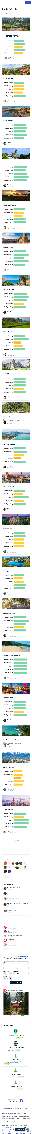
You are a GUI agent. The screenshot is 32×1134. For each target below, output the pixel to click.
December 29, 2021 (11, 678)
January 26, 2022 (11, 423)
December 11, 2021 (11, 746)
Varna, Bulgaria (7, 529)
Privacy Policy (5, 1125)
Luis (8, 353)
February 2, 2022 (11, 398)
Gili (8, 100)
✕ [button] (25, 1128)
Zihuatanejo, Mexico (9, 613)
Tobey (8, 677)
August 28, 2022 (11, 186)
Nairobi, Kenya (11, 35)
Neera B (9, 311)
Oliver (9, 57)
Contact (25, 1125)
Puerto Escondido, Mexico (11, 740)
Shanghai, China (8, 809)
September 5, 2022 (11, 144)
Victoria (9, 142)
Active (10, 922)
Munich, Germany (8, 486)
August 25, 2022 (11, 228)
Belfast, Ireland (7, 374)
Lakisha (9, 898)
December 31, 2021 (11, 510)
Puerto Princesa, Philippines (11, 655)
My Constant (10, 887)
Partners (5, 1127)
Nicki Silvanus (10, 789)
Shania (8, 892)
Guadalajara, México (9, 247)
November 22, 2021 (11, 832)
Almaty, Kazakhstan (9, 767)
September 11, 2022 (12, 101)
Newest (5, 922)
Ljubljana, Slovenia (8, 78)
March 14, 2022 (10, 313)
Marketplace (12, 904)
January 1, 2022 (11, 467)
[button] (27, 1130)
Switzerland (11, 939)
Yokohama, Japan (8, 697)
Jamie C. (9, 184)
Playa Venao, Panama (9, 205)
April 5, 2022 (10, 270)
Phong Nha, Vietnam (9, 332)
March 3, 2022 (10, 355)
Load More (16, 840)
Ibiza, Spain (6, 571)
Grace (8, 831)
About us (20, 1125)
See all (6, 876)
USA (9, 931)
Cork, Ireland (7, 163)
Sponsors (9, 1127)
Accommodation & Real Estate (15, 935)
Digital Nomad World (7, 1113)
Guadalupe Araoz (11, 593)
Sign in (28, 2)
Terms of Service (13, 1125)
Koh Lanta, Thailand (9, 444)
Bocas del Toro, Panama (10, 417)
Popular (15, 922)
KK (8, 910)
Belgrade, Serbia (8, 120)
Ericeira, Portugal (8, 289)
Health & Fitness (12, 926)
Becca (8, 550)
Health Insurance (12, 943)
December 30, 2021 (11, 636)
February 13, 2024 (12, 58)
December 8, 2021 (11, 790)
